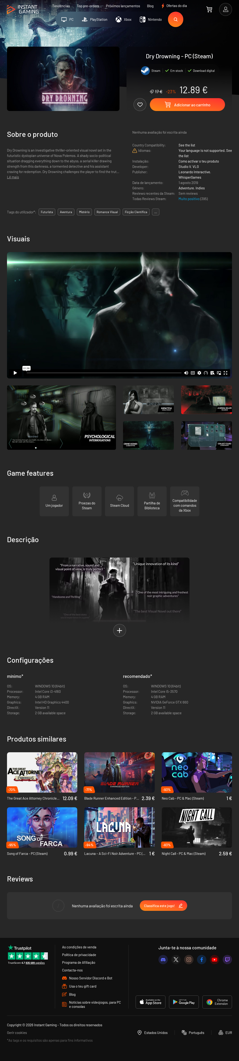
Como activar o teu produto (199, 161)
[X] (176, 959)
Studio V (185, 166)
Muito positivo (189, 199)
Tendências (61, 6)
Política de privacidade (79, 955)
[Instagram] (188, 959)
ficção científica (136, 212)
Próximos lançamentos (123, 6)
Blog (150, 6)
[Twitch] (227, 959)
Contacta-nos (72, 970)
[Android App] (184, 1002)
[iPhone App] (150, 1002)
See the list (187, 145)
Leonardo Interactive (194, 172)
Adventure (186, 188)
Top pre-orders (88, 6)
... (155, 212)
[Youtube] (214, 959)
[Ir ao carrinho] (209, 9)
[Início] (23, 9)
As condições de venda (79, 947)
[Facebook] (201, 959)
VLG (196, 166)
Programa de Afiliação (78, 962)
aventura (66, 212)
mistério (84, 212)
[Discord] (163, 959)
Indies (200, 188)
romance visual (107, 212)
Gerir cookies (17, 1032)
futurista (47, 212)
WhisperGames (190, 177)
